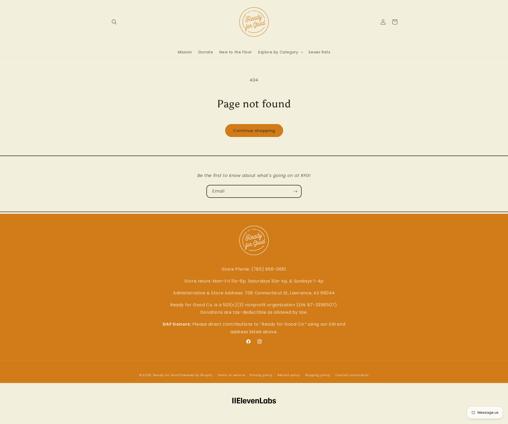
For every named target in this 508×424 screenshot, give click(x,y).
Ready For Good (166, 375)
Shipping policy (317, 375)
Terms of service (231, 375)
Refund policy (289, 375)
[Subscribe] (295, 191)
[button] (114, 22)
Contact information (352, 375)
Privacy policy (261, 375)
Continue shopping (254, 130)
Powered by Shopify (196, 375)
